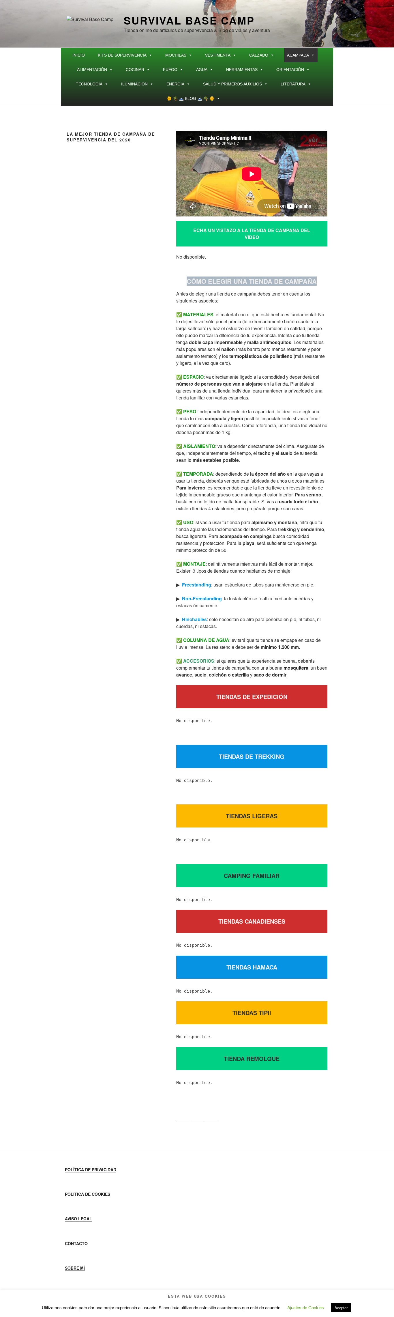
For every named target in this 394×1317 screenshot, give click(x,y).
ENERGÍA (175, 84)
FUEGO (170, 69)
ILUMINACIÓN (134, 84)
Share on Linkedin (211, 1114)
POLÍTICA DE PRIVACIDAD (90, 1169)
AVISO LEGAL (78, 1218)
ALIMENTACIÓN (92, 69)
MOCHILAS (175, 55)
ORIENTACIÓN (290, 69)
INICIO (78, 55)
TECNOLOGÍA (89, 84)
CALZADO (258, 55)
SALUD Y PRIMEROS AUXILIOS (232, 84)
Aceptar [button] (341, 1307)
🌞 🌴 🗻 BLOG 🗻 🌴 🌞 (190, 98)
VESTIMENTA (217, 55)
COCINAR (135, 69)
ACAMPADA (298, 55)
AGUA (201, 69)
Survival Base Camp (189, 20)
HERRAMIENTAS (242, 69)
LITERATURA (293, 84)
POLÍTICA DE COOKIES (87, 1194)
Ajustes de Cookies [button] (305, 1307)
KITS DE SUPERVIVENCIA (122, 55)
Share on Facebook (182, 1114)
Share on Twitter (197, 1114)
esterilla (241, 674)
